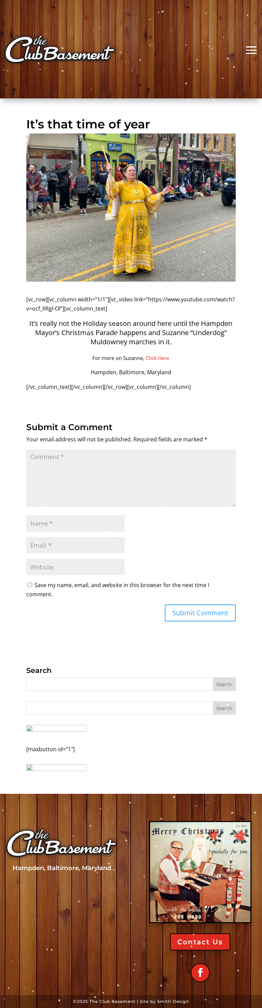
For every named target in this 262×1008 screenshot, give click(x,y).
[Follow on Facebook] (200, 972)
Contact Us (200, 942)
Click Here (157, 358)
